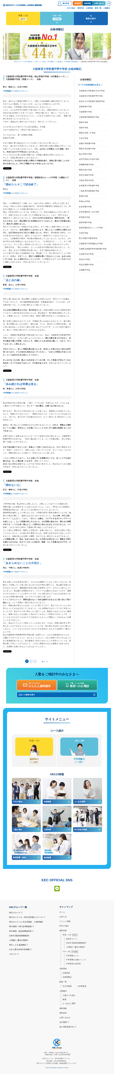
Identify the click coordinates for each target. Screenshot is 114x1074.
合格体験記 (67, 977)
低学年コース (71, 939)
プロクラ (12, 954)
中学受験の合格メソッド (76, 960)
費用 (64, 999)
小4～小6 (70, 952)
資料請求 (63, 1013)
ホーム (62, 912)
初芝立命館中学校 (86, 175)
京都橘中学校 (84, 270)
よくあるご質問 (69, 1003)
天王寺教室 (67, 986)
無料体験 (63, 1008)
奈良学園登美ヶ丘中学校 (89, 212)
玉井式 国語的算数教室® (19, 936)
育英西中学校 (84, 217)
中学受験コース (72, 956)
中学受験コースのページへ (14, 91)
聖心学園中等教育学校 (88, 238)
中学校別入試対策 (73, 964)
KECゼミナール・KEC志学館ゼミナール (26, 917)
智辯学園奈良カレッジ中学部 (91, 228)
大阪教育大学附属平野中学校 (91, 96)
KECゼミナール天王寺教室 (23, 61)
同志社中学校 (84, 259)
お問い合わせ (64, 1018)
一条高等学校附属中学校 (89, 191)
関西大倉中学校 (85, 170)
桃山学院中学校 (85, 154)
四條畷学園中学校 (86, 165)
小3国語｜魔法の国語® (18, 940)
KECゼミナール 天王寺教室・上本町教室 (26, 922)
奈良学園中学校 (85, 207)
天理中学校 (83, 233)
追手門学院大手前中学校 (89, 159)
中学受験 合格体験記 (71, 61)
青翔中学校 (83, 196)
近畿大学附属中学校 (87, 143)
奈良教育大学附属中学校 (89, 186)
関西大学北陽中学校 (87, 149)
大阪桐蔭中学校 (85, 112)
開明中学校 (83, 122)
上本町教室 (81, 986)
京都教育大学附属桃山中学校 (91, 244)
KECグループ (14, 913)
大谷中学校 (83, 138)
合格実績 (66, 973)
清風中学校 (83, 128)
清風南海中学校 (85, 106)
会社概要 (63, 1022)
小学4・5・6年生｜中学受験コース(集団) (48, 61)
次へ (43, 661)
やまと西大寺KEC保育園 (19, 949)
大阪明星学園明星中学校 (89, 117)
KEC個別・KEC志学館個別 (20, 926)
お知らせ (63, 917)
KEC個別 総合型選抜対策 (20, 931)
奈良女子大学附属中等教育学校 (92, 101)
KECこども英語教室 (17, 945)
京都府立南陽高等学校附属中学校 (93, 249)
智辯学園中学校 (85, 222)
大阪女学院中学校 (86, 180)
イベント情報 (64, 921)
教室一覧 (63, 982)
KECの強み (64, 926)
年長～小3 (70, 935)
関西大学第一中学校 (87, 133)
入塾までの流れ (69, 995)
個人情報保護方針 (66, 1027)
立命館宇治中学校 (86, 254)
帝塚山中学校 (84, 201)
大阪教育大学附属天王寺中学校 (92, 91)
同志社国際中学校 (86, 265)
